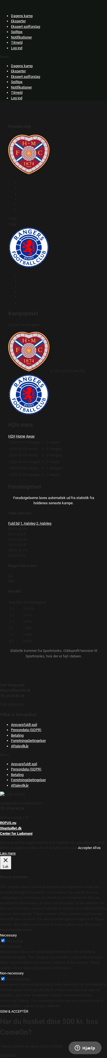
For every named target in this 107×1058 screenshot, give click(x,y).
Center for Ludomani (16, 833)
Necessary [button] (8, 935)
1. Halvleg (27, 523)
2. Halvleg (43, 523)
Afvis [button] (97, 848)
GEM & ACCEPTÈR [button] (14, 1011)
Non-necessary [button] (12, 973)
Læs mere (8, 853)
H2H (11, 436)
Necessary (14, 941)
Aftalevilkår (20, 746)
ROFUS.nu (8, 823)
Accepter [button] (85, 848)
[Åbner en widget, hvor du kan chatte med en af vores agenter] (85, 1048)
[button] (53, 57)
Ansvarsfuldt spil (24, 725)
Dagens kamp (22, 16)
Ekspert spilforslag (25, 26)
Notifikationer (21, 37)
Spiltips (16, 32)
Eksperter (18, 21)
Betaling (17, 735)
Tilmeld (16, 42)
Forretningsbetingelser (28, 741)
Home (20, 436)
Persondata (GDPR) (26, 730)
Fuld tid (13, 523)
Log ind (16, 48)
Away (30, 436)
